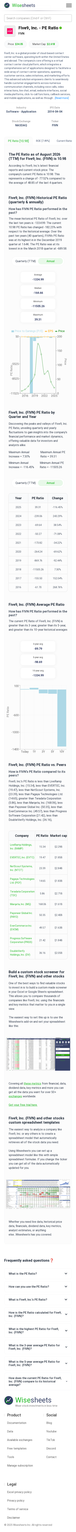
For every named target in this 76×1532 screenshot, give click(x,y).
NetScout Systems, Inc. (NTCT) (21, 868)
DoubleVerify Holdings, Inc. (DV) (20, 953)
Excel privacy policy (19, 1492)
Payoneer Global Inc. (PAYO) (21, 915)
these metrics (32, 1083)
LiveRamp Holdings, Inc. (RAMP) (21, 846)
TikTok (50, 1440)
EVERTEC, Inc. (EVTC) (22, 857)
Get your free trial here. (23, 1105)
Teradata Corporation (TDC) (22, 893)
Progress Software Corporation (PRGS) (21, 940)
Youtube (51, 1431)
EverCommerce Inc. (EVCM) (21, 927)
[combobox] (38, 18)
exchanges (15, 1096)
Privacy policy (15, 1500)
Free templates (17, 1448)
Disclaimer (13, 1517)
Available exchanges (19, 1440)
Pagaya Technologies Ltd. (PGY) (22, 881)
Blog (49, 1423)
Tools (10, 1457)
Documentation (16, 1423)
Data (10, 1431)
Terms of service (17, 1509)
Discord (51, 1448)
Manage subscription (20, 1465)
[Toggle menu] (69, 5)
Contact (51, 1457)
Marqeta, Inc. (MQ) (20, 904)
